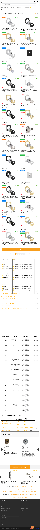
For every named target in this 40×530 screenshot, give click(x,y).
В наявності (17, 17)
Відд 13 (5, 395)
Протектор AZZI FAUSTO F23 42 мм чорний (8, 303)
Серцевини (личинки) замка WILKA (14, 489)
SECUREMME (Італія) (5, 427)
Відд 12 (5, 390)
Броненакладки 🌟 (19, 7)
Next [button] (38, 449)
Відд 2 (6, 345)
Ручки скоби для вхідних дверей (26, 489)
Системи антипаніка (4, 510)
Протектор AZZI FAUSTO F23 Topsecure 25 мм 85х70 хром (25, 447)
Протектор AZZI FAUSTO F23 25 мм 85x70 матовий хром (10, 296)
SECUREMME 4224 (20, 427)
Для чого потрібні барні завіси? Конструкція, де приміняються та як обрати (23, 494)
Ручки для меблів (4, 513)
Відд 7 (6, 370)
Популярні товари (7, 528)
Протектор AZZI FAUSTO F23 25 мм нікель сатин (9, 298)
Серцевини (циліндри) (4, 503)
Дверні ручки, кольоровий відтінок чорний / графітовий (28, 491)
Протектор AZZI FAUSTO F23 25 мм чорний (8, 300)
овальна (26, 427)
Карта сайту (2, 528)
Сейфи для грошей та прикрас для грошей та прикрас (23, 486)
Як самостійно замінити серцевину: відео (20, 497)
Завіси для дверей (4, 517)
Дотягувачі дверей (4, 519)
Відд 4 (6, 355)
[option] (10, 449)
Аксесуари (3, 522)
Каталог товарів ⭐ (12, 7)
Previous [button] (2, 449)
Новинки (22, 503)
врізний (26, 421)
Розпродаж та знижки (24, 506)
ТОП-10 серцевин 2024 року (29, 495)
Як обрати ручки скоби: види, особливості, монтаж (14, 495)
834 (3, 483)
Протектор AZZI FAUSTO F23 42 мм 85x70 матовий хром (10, 301)
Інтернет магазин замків (4, 7)
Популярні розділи (14, 528)
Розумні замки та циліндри (5, 508)
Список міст (19, 528)
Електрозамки (3, 506)
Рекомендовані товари (24, 508)
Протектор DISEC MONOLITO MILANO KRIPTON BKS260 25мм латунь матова (14, 308)
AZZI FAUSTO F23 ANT (6, 421)
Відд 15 (5, 405)
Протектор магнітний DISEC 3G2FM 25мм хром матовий (10, 293)
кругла (18, 421)
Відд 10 (5, 385)
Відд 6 (6, 365)
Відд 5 (6, 360)
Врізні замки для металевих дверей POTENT (10, 491)
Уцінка (22, 510)
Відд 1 (6, 340)
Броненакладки (3, 515)
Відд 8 (6, 375)
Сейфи (2, 524)
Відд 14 (5, 400)
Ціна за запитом (24, 483)
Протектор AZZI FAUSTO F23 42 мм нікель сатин (9, 295)
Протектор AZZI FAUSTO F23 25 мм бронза (7, 446)
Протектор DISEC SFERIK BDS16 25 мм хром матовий (10, 305)
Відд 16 (5, 410)
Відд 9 (6, 380)
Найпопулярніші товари (20, 467)
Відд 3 (6, 350)
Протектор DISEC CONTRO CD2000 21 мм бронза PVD (10, 306)
